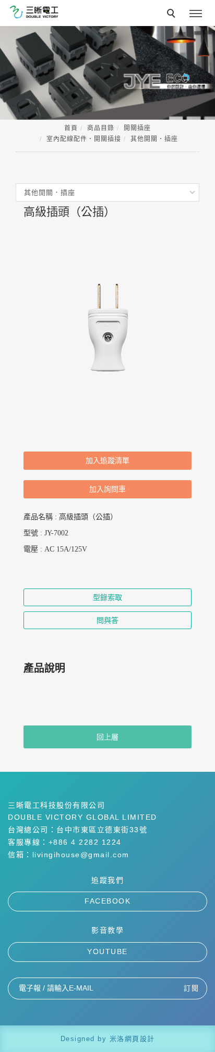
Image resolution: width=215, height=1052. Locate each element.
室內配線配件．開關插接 (83, 139)
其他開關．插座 (154, 139)
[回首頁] (34, 12)
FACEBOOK (107, 901)
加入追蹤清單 (107, 460)
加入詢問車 (107, 489)
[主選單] (195, 14)
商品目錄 (100, 128)
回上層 (107, 737)
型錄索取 (107, 597)
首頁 (71, 128)
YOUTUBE (107, 951)
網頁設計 (140, 1039)
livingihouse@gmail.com (80, 854)
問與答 (107, 620)
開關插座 (137, 128)
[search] (172, 14)
